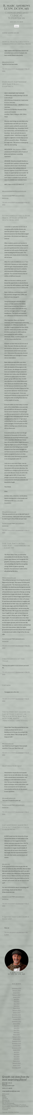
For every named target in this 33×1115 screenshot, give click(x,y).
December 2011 (16, 1015)
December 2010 (16, 1041)
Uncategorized (19, 69)
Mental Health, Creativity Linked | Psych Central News (16, 42)
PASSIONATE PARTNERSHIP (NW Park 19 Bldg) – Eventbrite (14, 84)
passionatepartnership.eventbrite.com (15, 191)
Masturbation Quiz (12, 766)
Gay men (6, 685)
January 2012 (16, 1012)
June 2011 (16, 1028)
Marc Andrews (17, 149)
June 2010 (16, 1054)
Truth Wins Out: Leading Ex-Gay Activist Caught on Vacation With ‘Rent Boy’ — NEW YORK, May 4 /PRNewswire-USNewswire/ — (16, 716)
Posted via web (6, 195)
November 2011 (16, 1017)
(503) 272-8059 (7, 1088)
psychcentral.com (9, 62)
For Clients (6, 1102)
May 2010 (16, 1056)
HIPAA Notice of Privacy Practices (14, 1105)
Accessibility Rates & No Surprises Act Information (15, 1107)
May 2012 (16, 1003)
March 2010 (16, 1061)
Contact (5, 1110)
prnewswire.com (8, 743)
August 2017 (16, 992)
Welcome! (5, 1094)
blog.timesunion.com (10, 578)
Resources (5, 1100)
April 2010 (16, 1059)
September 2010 (16, 1048)
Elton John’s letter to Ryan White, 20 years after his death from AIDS (16, 217)
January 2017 (16, 997)
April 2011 (16, 1032)
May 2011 (16, 1030)
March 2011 (16, 1034)
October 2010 (16, 1045)
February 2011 (16, 1037)
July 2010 (16, 1052)
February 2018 (16, 990)
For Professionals (8, 1103)
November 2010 (16, 1043)
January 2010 (16, 1065)
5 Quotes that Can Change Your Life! (15, 918)
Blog (3, 1095)
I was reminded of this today (13, 660)
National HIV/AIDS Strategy (16, 386)
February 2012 (16, 1010)
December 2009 (16, 1067)
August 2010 (16, 1050)
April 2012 (16, 1006)
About (4, 1097)
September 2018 (16, 988)
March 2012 (16, 1008)
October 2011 (16, 1019)
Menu (16, 26)
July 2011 (16, 1026)
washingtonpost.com (10, 512)
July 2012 (16, 999)
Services (5, 1099)
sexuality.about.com (9, 798)
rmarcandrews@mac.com (11, 1091)
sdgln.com (7, 864)
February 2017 (16, 995)
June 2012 (16, 1001)
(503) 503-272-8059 (16, 22)
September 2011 (16, 1021)
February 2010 (16, 1063)
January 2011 (16, 1039)
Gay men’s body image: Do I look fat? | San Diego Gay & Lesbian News (15, 827)
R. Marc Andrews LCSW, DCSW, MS (16, 7)
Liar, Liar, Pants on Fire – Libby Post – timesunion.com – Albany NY (16, 545)
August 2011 (16, 1023)
